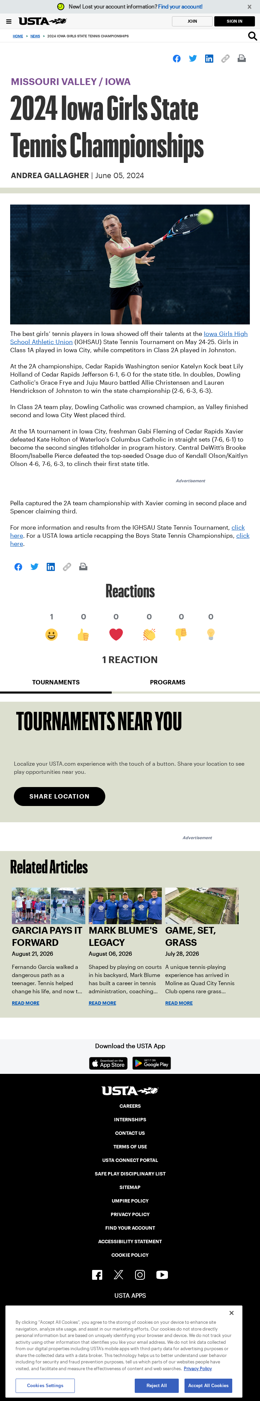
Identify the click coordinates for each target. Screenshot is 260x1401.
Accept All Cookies (208, 1385)
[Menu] (9, 21)
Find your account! (180, 6)
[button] (250, 7)
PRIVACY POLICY (130, 1214)
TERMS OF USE (130, 1146)
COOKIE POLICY (130, 1255)
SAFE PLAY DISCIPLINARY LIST (130, 1173)
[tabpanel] (130, 762)
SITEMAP (130, 1187)
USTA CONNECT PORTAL (130, 1160)
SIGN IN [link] (234, 21)
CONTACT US (130, 1133)
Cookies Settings (45, 1385)
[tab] (56, 685)
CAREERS (130, 1106)
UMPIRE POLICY (130, 1201)
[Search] (252, 36)
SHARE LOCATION (59, 796)
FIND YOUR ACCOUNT (130, 1228)
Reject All (157, 1385)
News (35, 36)
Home (18, 36)
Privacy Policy (198, 1368)
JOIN (192, 21)
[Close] (231, 1313)
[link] (177, 58)
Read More (25, 1003)
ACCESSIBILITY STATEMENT (130, 1241)
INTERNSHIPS (130, 1119)
